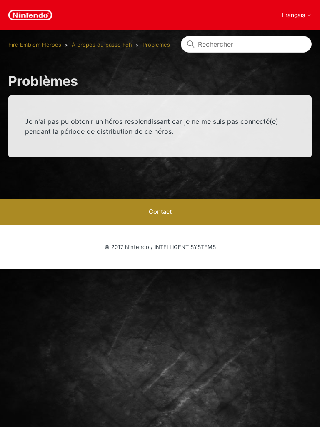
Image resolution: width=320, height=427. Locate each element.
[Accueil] (30, 15)
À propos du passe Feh (102, 44)
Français (294, 15)
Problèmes (156, 44)
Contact (160, 212)
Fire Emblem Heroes (34, 44)
